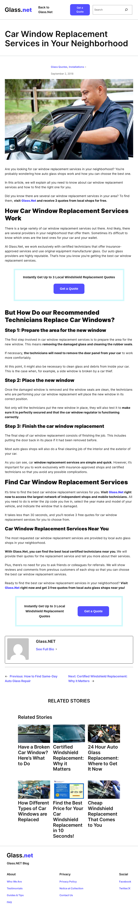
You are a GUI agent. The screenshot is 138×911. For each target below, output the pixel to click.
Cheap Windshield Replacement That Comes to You (102, 814)
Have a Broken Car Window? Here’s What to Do (34, 755)
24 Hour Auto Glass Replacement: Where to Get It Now (103, 758)
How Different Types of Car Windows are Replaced (33, 811)
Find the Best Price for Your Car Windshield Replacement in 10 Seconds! (68, 819)
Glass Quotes (59, 66)
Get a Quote (80, 9)
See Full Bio (45, 649)
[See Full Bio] (56, 649)
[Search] (126, 10)
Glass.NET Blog (18, 863)
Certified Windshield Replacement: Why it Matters (68, 758)
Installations (76, 66)
